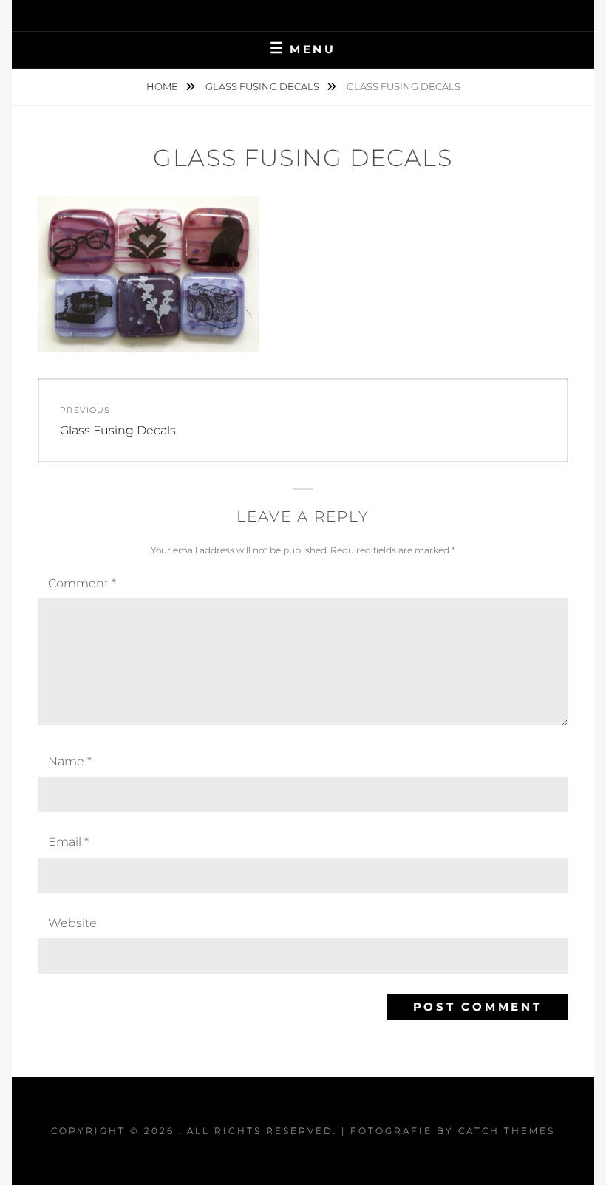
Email (68, 842)
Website (72, 923)
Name (70, 761)
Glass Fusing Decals (263, 86)
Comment (82, 583)
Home (163, 86)
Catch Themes (506, 1130)
